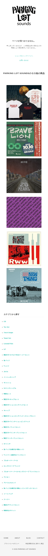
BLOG (28, 538)
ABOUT (17, 538)
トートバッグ (8, 494)
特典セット (7, 394)
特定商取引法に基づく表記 (35, 543)
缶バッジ (7, 360)
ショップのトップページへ (24, 56)
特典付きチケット (10, 510)
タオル (6, 371)
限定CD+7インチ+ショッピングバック (17, 421)
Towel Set (7, 338)
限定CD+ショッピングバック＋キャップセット (20, 416)
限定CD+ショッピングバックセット (16, 405)
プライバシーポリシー (11, 543)
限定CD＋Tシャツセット (12, 427)
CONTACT (40, 538)
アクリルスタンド (10, 483)
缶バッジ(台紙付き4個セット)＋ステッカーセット (21, 488)
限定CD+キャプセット (11, 399)
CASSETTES (8, 344)
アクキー (7, 477)
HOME (6, 538)
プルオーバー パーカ (11, 460)
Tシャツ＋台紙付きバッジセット (15, 455)
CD (5, 321)
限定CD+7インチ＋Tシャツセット (15, 432)
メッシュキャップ (10, 377)
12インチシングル (10, 388)
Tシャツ (6, 366)
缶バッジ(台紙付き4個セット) (14, 449)
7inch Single (8, 332)
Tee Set (6, 327)
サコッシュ (7, 382)
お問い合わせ (24, 60)
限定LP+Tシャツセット (12, 505)
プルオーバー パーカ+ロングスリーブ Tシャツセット (22, 471)
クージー (7, 499)
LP (5, 349)
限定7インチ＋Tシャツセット (14, 438)
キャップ (7, 410)
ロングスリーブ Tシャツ (12, 466)
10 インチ (7, 444)
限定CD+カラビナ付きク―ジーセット (17, 355)
